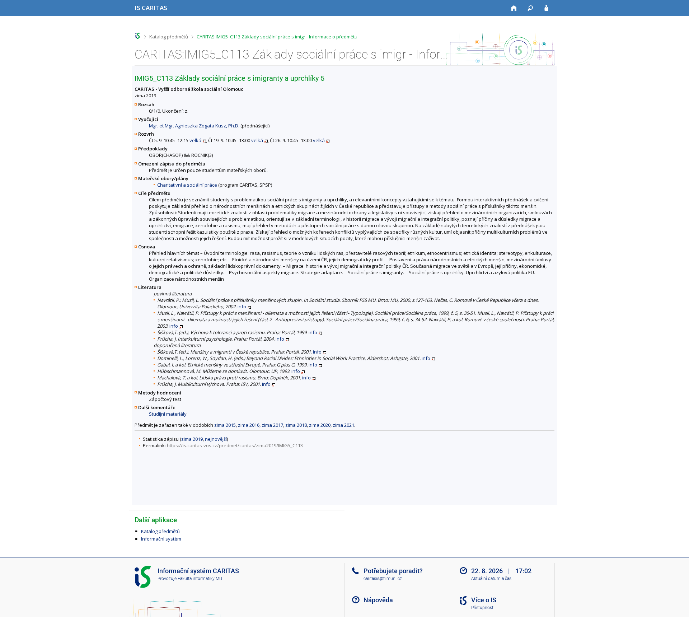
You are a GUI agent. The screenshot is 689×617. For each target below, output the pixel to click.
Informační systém (161, 539)
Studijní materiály (168, 414)
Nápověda (378, 600)
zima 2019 (192, 439)
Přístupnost (482, 607)
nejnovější (216, 439)
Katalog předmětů (168, 36)
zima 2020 (320, 425)
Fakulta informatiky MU (200, 578)
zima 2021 (343, 425)
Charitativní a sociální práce (187, 185)
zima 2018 (296, 425)
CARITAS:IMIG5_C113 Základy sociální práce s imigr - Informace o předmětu (277, 36)
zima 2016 (248, 425)
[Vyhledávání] (530, 8)
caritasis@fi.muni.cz (383, 578)
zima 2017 (272, 425)
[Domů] (514, 8)
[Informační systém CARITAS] (138, 36)
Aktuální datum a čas (491, 578)
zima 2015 (225, 425)
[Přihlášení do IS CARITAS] (546, 8)
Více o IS (483, 600)
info (242, 306)
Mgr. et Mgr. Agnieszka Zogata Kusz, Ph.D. (194, 125)
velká (195, 140)
